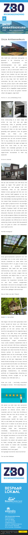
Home (4, 30)
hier (6, 317)
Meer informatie (7, 533)
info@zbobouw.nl (10, 522)
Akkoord (22, 531)
